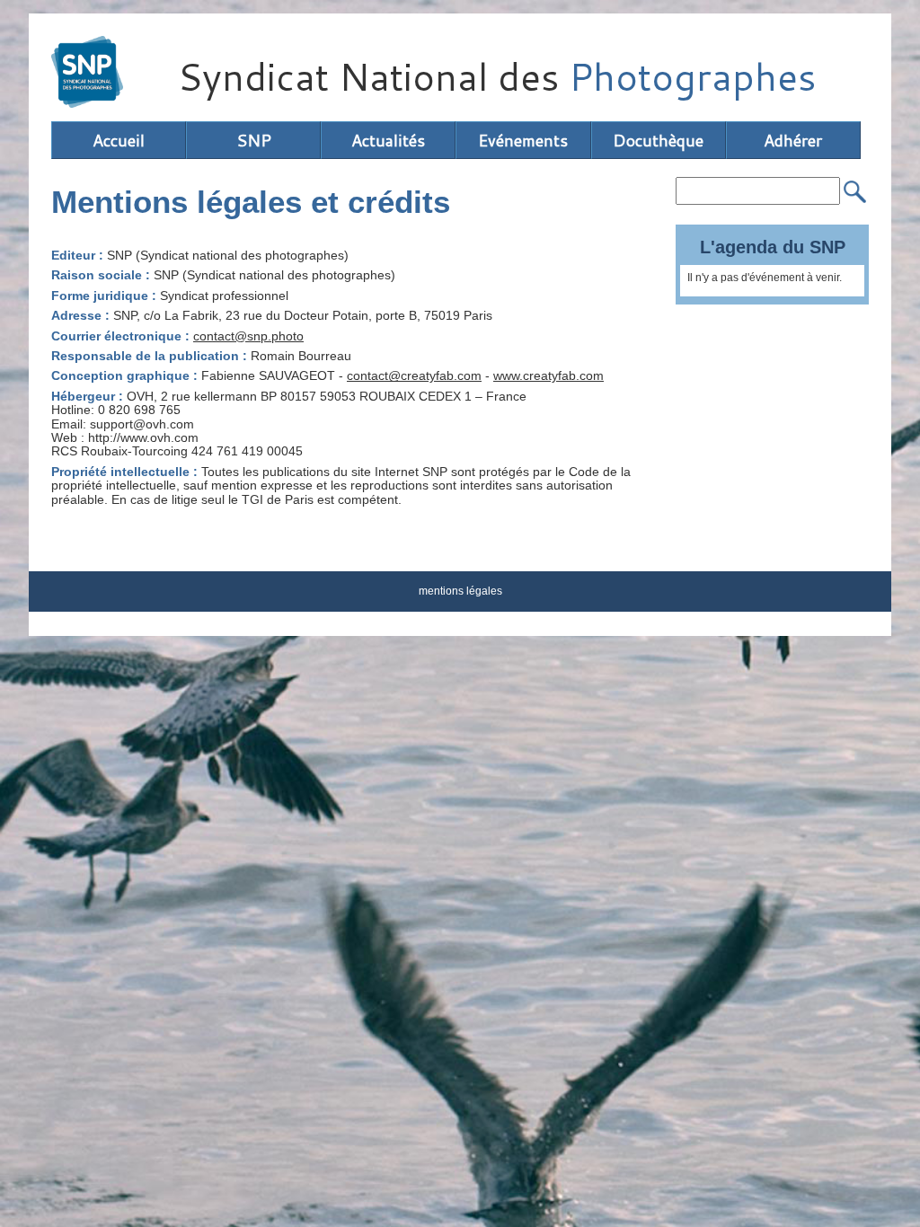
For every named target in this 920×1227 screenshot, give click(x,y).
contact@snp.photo (248, 336)
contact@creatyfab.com (414, 375)
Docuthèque (658, 140)
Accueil (119, 140)
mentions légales (460, 591)
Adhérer (793, 140)
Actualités (388, 140)
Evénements (523, 140)
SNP (253, 140)
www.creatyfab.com (548, 375)
